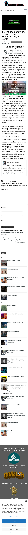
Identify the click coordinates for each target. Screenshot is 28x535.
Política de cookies (11, 533)
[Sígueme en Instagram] (6, 10)
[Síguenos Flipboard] (7, 10)
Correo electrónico (6, 214)
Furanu (9, 43)
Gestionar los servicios (14, 516)
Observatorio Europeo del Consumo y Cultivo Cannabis (15, 52)
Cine (12, 41)
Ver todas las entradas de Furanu (10, 173)
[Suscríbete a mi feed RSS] (1, 10)
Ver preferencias (14, 529)
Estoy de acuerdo (14, 91)
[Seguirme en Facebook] (5, 10)
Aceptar (14, 521)
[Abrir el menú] (25, 10)
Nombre (3, 207)
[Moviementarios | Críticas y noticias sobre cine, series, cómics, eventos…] (14, 4)
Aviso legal (18, 533)
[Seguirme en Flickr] (9, 10)
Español (15, 41)
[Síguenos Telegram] (10, 10)
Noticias (20, 41)
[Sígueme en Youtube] (13, 10)
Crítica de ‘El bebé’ (21, 242)
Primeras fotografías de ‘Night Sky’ (12, 240)
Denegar (14, 525)
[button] (25, 501)
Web (2, 220)
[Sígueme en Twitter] (3, 10)
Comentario (4, 189)
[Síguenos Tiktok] (12, 10)
